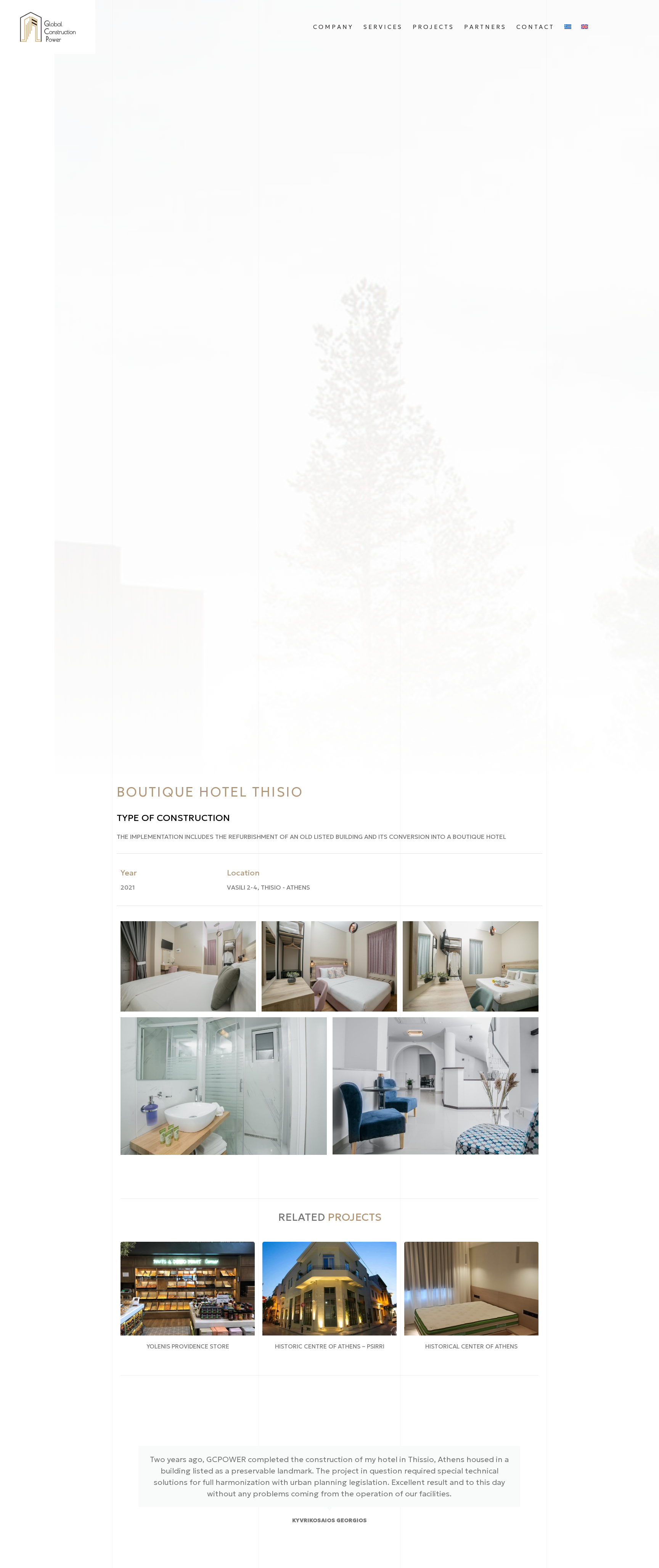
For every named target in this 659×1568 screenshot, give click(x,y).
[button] (188, 966)
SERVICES (383, 26)
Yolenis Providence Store (187, 1346)
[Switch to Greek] (568, 26)
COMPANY (333, 26)
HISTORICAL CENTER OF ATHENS (471, 1346)
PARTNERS (485, 26)
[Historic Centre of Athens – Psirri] (329, 1289)
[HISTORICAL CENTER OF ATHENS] (471, 1289)
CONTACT (535, 26)
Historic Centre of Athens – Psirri (329, 1346)
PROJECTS (433, 26)
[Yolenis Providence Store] (188, 1289)
